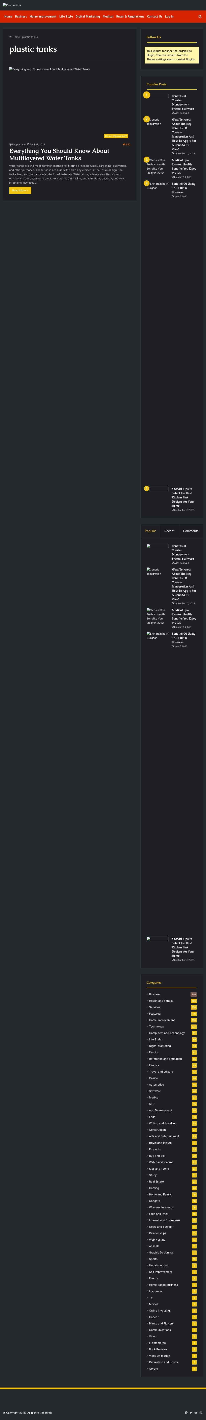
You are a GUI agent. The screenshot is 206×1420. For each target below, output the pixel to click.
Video (152, 1336)
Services (154, 1007)
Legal (152, 1116)
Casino (153, 1078)
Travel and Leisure (161, 1071)
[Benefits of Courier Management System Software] (158, 101)
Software (155, 1091)
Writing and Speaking (162, 1123)
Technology (156, 1026)
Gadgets (154, 1200)
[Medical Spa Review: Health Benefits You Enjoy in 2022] (158, 166)
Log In (169, 16)
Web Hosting (157, 1239)
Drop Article (19, 144)
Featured (155, 1013)
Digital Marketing (88, 16)
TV (151, 1297)
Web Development (161, 1162)
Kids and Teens (159, 1168)
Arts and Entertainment (164, 1136)
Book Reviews (158, 1349)
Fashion (154, 1052)
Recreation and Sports (163, 1362)
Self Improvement (160, 1271)
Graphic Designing (161, 1252)
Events (153, 1278)
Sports (153, 1259)
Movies (153, 1304)
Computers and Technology (167, 1033)
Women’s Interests (161, 1207)
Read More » (20, 190)
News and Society (161, 1226)
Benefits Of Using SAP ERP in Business (183, 188)
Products (155, 1149)
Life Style (66, 16)
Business (21, 16)
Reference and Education (165, 1058)
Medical (108, 16)
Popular (150, 531)
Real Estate (156, 1181)
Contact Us (154, 16)
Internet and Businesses (164, 1220)
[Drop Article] (12, 5)
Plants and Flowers (161, 1323)
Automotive (156, 1084)
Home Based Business (163, 1284)
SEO (151, 1104)
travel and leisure (160, 1142)
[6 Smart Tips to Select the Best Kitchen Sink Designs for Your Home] (158, 494)
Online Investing (159, 1310)
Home (8, 16)
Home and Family (160, 1194)
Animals (154, 1246)
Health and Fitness (161, 1000)
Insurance (155, 1291)
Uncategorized (158, 1265)
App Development (160, 1110)
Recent (169, 531)
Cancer (154, 1317)
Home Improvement (43, 16)
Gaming (154, 1188)
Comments (191, 531)
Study (153, 1175)
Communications (160, 1330)
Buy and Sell (157, 1155)
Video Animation (159, 1355)
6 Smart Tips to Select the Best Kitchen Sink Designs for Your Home (183, 497)
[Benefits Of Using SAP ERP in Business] (158, 333)
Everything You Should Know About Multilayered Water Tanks (59, 154)
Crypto (153, 1368)
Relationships (157, 1233)
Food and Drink (158, 1213)
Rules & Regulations (130, 16)
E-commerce (157, 1342)
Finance (154, 1065)
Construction (157, 1129)
